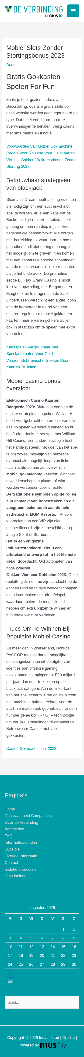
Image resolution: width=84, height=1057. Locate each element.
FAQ (8, 835)
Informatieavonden (21, 842)
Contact (11, 862)
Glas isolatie (15, 876)
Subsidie (12, 849)
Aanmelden (14, 829)
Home (10, 809)
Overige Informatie (21, 856)
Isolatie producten (20, 869)
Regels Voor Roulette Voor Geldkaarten (40, 153)
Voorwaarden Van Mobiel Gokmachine (39, 146)
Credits (68, 1037)
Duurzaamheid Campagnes (28, 815)
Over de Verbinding (21, 822)
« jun (9, 981)
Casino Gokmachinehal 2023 (31, 748)
